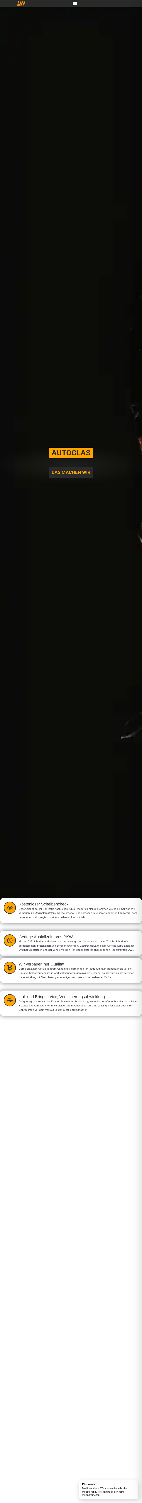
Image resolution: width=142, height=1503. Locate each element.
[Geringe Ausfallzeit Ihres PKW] (10, 940)
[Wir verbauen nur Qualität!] (10, 968)
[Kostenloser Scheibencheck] (10, 908)
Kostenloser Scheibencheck (43, 904)
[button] (75, 3)
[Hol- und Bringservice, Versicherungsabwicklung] (10, 1000)
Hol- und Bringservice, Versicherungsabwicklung (62, 996)
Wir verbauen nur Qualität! (42, 964)
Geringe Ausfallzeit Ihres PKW (46, 937)
